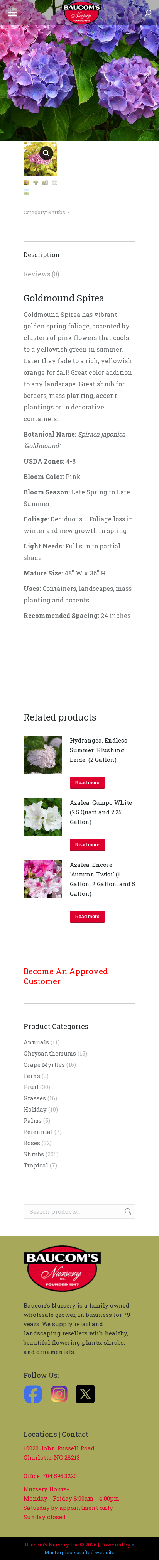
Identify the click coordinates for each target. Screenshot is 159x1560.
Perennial (38, 1131)
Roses (32, 1143)
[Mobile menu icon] (12, 12)
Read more (87, 782)
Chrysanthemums (50, 1053)
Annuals (36, 1042)
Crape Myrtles (44, 1064)
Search (127, 1211)
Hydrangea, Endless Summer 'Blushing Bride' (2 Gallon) (98, 749)
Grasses (35, 1098)
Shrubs (56, 212)
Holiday (35, 1109)
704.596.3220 (59, 1476)
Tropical (36, 1165)
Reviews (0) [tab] (41, 274)
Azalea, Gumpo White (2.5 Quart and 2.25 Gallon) (101, 812)
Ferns (32, 1075)
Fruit (31, 1087)
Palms (33, 1120)
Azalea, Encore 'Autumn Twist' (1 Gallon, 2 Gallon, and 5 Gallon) (102, 879)
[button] (46, 153)
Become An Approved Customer (66, 976)
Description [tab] (41, 254)
